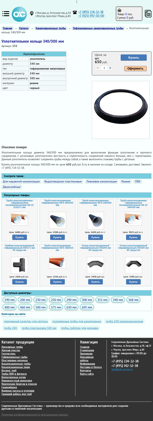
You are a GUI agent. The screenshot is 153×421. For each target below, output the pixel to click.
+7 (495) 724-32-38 (90, 12)
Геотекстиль (8, 353)
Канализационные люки (15, 367)
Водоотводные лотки (13, 377)
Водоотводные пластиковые (63, 181)
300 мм (87, 300)
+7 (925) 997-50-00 (91, 16)
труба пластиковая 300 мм (39, 328)
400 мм (9, 307)
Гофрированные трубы (14, 357)
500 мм (40, 307)
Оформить (135, 68)
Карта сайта (87, 374)
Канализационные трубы (16, 363)
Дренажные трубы (12, 347)
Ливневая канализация (101, 181)
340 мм (118, 300)
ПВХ (137, 181)
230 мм (40, 300)
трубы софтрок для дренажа (79, 328)
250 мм (56, 300)
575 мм (56, 307)
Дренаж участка (10, 350)
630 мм (71, 307)
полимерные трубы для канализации (76, 321)
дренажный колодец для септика (26, 321)
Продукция (86, 353)
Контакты (85, 370)
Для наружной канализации (21, 181)
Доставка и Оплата (91, 367)
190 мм (9, 300)
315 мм (102, 300)
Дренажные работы (87, 359)
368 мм (133, 300)
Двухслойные (12, 187)
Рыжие (125, 181)
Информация (87, 363)
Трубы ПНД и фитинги (14, 374)
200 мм (25, 300)
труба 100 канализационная (124, 321)
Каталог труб (8, 370)
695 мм (87, 307)
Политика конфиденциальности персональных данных (34, 414)
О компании (87, 350)
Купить (133, 57)
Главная (84, 347)
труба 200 (10, 328)
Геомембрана (9, 387)
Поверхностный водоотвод (16, 380)
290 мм (71, 300)
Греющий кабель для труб (16, 394)
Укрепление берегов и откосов (19, 384)
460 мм (25, 307)
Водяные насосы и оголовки (17, 390)
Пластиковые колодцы (14, 360)
